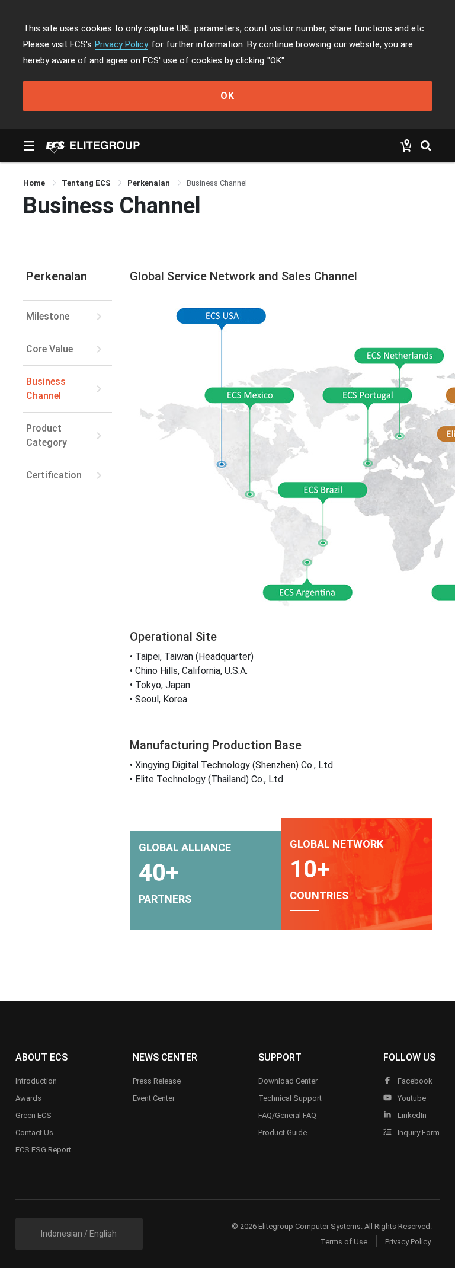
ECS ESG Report (43, 1149)
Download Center (288, 1081)
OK (227, 95)
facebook (414, 1081)
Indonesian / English (79, 1233)
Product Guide (282, 1132)
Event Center (154, 1098)
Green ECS (33, 1115)
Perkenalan (56, 276)
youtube (411, 1098)
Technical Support (290, 1098)
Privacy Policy (121, 44)
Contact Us (34, 1132)
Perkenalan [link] (149, 182)
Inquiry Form (418, 1132)
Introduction (36, 1081)
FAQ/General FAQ (287, 1115)
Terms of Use (344, 1241)
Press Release (157, 1081)
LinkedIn (411, 1115)
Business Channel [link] (217, 182)
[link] (87, 182)
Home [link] (35, 182)
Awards (28, 1098)
